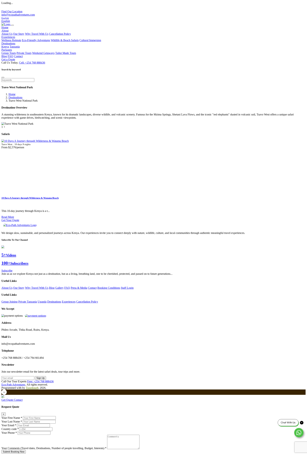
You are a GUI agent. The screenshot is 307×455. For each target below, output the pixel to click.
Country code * (10, 428)
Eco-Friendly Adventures (36, 40)
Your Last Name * (11, 421)
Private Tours (24, 53)
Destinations (15, 97)
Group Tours (8, 53)
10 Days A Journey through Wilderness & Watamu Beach (30, 198)
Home (4, 27)
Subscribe (6, 270)
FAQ (10, 56)
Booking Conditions (108, 287)
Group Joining (9, 301)
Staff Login (127, 287)
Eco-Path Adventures (13, 384)
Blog (4, 56)
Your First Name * (11, 417)
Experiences (69, 301)
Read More (7, 216)
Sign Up (40, 378)
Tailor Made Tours (65, 53)
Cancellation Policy (60, 33)
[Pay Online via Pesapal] (35, 315)
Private (22, 301)
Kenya (5, 46)
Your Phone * (9, 432)
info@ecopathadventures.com (18, 14)
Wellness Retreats (11, 40)
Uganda (42, 301)
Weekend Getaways (43, 53)
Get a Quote (8, 59)
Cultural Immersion (90, 40)
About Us (6, 33)
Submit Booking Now (13, 451)
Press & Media (79, 287)
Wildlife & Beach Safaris (65, 40)
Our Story (18, 33)
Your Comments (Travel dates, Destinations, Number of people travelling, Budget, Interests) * (53, 448)
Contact (18, 56)
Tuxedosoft (32, 387)
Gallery (59, 287)
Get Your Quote (10, 220)
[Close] (2, 77)
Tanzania (15, 46)
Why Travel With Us (36, 33)
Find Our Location (11, 11)
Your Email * (8, 425)
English (5, 21)
